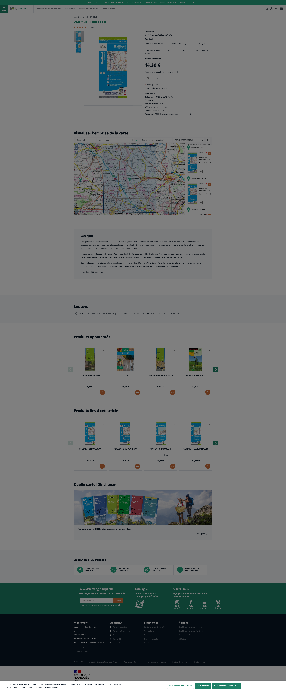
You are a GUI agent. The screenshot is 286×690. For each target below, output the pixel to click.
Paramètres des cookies (180, 686)
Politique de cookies (51, 687)
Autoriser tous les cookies (226, 686)
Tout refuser (203, 686)
